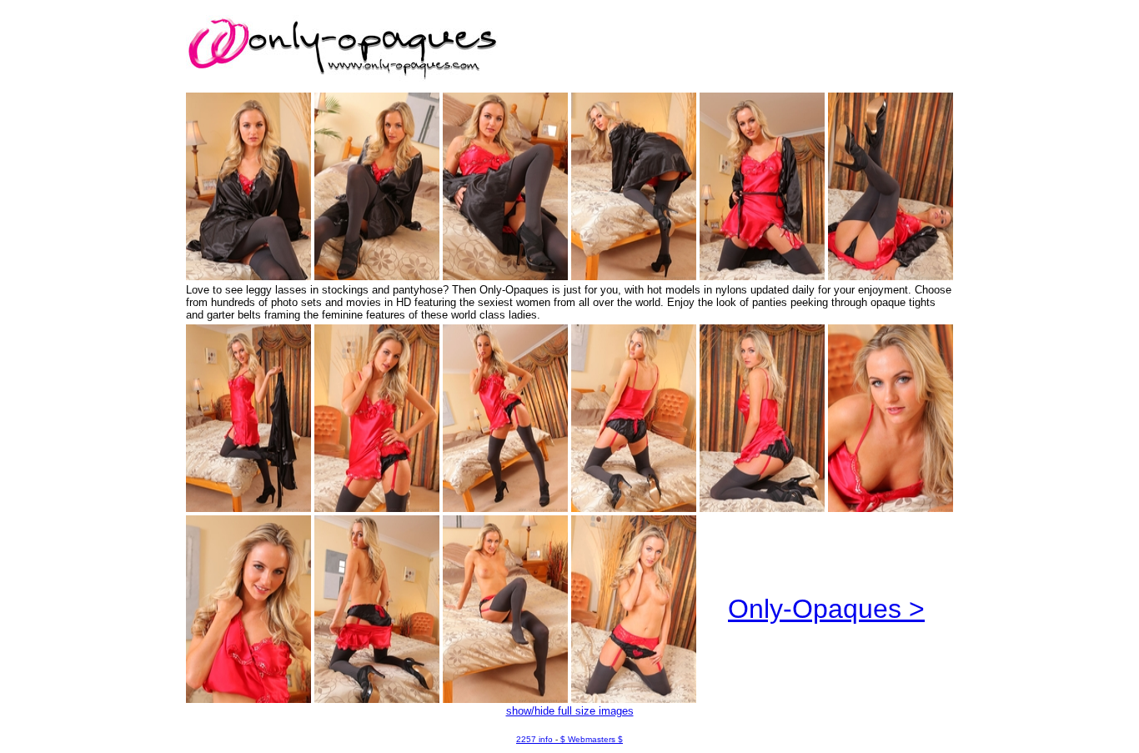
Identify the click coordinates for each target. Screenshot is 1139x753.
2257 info (534, 739)
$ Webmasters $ (591, 739)
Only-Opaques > (826, 609)
